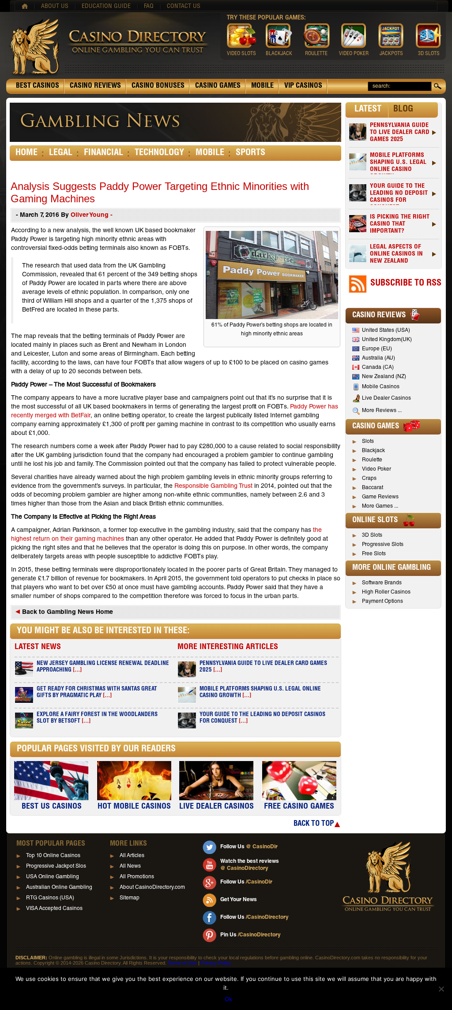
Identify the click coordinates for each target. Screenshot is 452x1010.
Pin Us (250, 935)
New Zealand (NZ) (384, 376)
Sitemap (129, 898)
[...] (77, 670)
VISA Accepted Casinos (54, 908)
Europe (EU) (377, 349)
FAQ (149, 7)
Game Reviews (380, 497)
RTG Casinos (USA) (50, 898)
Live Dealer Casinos (386, 398)
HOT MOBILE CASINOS (134, 807)
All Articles (132, 855)
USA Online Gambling (52, 877)
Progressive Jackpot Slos (56, 866)
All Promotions (137, 877)
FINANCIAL (103, 153)
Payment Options (382, 601)
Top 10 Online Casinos (53, 855)
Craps (369, 478)
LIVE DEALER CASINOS (216, 807)
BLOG (403, 109)
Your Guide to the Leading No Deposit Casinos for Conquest (399, 194)
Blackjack (373, 450)
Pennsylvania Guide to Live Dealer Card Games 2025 (399, 133)
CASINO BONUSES (158, 86)
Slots (368, 441)
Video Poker (376, 469)
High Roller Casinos (386, 592)
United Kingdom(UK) (387, 339)
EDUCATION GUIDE (106, 7)
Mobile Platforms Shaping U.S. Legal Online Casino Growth (398, 163)
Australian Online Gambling (59, 887)
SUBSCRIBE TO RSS (405, 283)
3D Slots (372, 535)
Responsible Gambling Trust (213, 486)
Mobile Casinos (380, 387)
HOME (26, 153)
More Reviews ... (382, 410)
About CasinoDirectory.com (152, 887)
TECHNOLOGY (159, 153)
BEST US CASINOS (52, 807)
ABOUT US (54, 7)
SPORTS (250, 153)
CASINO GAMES (218, 86)
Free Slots (374, 554)
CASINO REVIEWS (95, 86)
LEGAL (60, 153)
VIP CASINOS (303, 86)
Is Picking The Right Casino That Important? (399, 224)
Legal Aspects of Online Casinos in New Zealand (396, 254)
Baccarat (372, 487)
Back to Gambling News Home (66, 612)
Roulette (372, 460)
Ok (228, 999)
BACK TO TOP (314, 824)
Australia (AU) (378, 358)
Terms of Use (182, 962)
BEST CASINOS (37, 86)
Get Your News (238, 899)
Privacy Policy (216, 962)
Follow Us (249, 847)
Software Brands (382, 583)
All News (130, 866)
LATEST (367, 109)
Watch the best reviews (249, 865)
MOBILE (262, 86)
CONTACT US (183, 7)
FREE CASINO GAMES (299, 807)
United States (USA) (386, 330)
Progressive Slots (382, 544)
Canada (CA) (378, 367)
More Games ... (380, 506)
